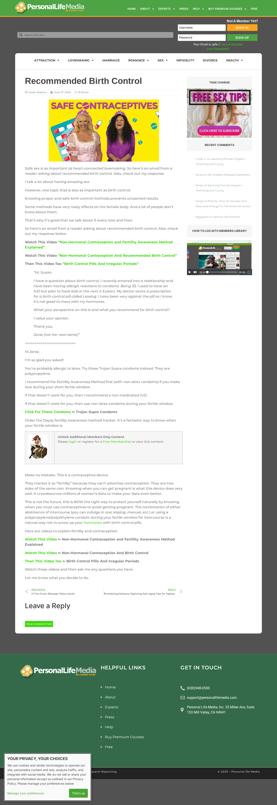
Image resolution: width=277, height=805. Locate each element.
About (145, 8)
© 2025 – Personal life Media (239, 771)
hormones (93, 523)
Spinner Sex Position (227, 216)
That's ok (78, 793)
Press (183, 8)
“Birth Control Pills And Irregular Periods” (101, 264)
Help (196, 8)
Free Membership (117, 442)
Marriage (111, 60)
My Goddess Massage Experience (229, 174)
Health (232, 60)
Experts (164, 8)
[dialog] (47, 777)
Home (131, 8)
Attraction (44, 60)
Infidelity (185, 60)
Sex (161, 60)
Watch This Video (41, 539)
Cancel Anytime (232, 44)
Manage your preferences (25, 793)
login (73, 442)
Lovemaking (79, 60)
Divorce (210, 60)
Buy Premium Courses (225, 8)
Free (254, 8)
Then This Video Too (43, 561)
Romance (136, 60)
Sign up (242, 37)
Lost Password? (218, 49)
